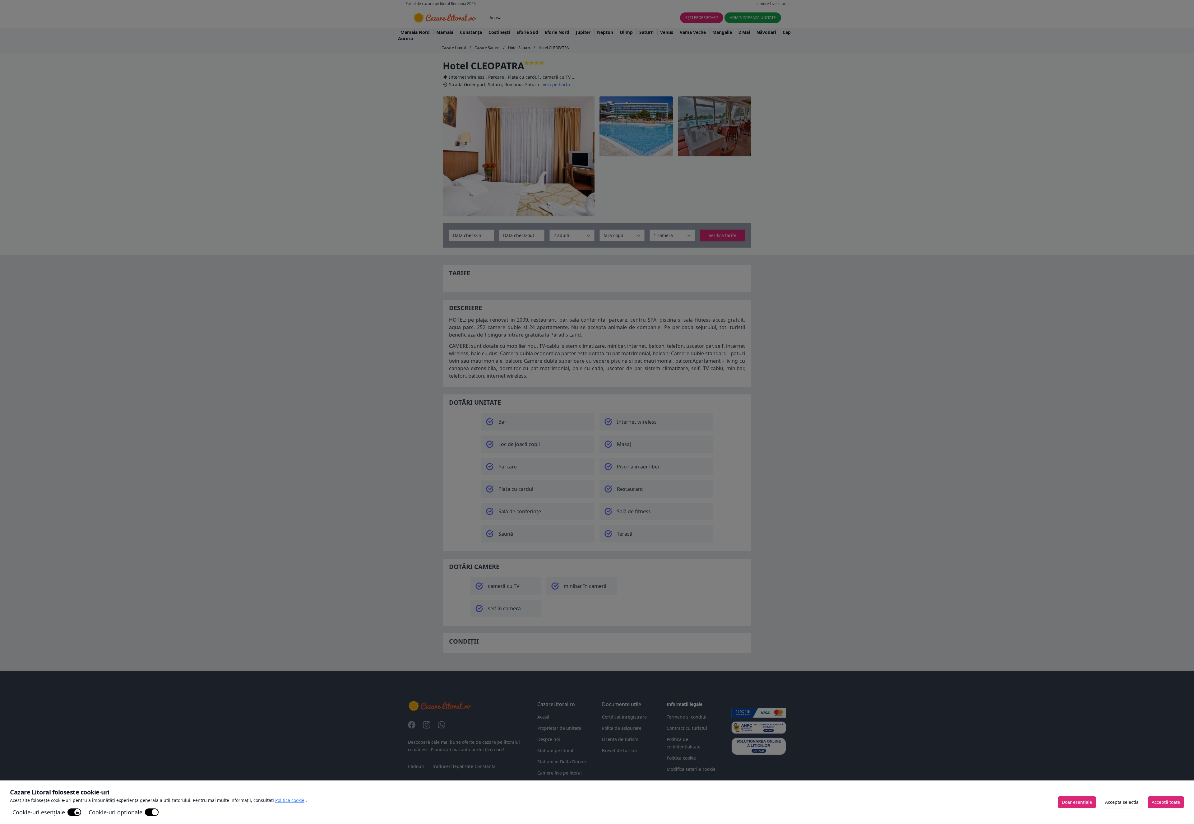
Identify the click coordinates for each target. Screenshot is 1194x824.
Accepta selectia (1122, 802)
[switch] (74, 812)
